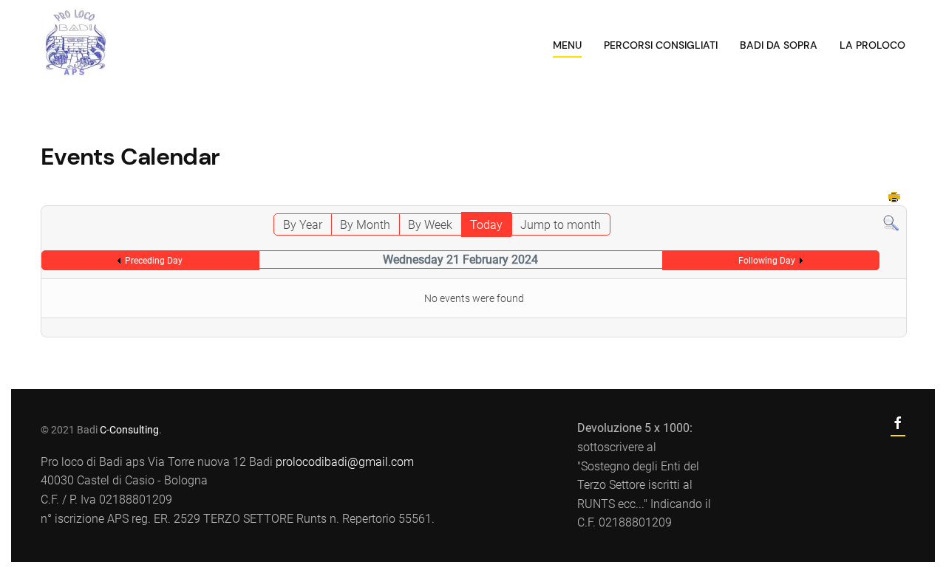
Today (486, 225)
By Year (302, 225)
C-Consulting (129, 430)
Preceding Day (154, 260)
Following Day (766, 260)
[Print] (895, 198)
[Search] (891, 223)
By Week (430, 225)
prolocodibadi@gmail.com (345, 462)
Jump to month (560, 225)
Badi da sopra (778, 45)
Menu (567, 45)
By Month (365, 225)
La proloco (872, 45)
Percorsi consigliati (661, 45)
